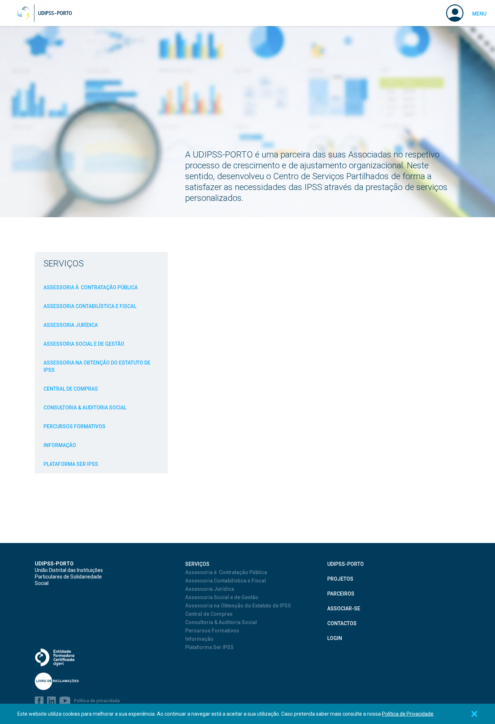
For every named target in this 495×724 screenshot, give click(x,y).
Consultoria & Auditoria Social (84, 408)
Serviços (63, 263)
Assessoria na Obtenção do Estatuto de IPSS (96, 366)
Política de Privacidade (407, 714)
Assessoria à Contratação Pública (90, 287)
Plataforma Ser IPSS (70, 464)
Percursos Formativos (74, 426)
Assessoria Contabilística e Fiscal (89, 306)
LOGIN (334, 638)
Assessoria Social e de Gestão (83, 344)
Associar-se (343, 608)
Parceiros (340, 594)
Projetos (340, 579)
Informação (59, 445)
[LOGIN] (454, 13)
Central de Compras (70, 389)
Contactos (342, 623)
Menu (479, 14)
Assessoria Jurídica (70, 325)
